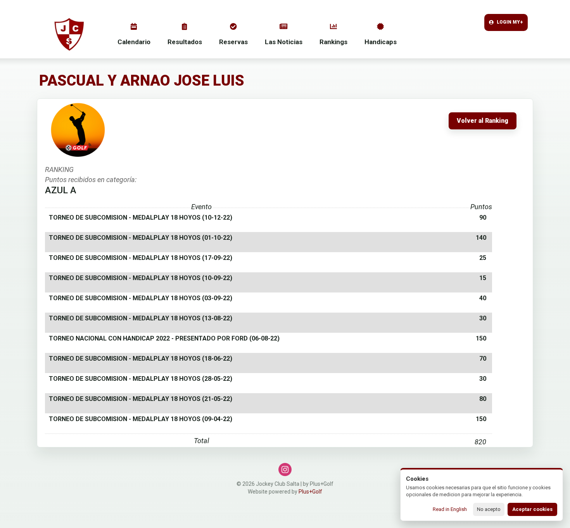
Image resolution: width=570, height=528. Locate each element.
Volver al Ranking (482, 120)
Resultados (185, 42)
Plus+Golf (310, 491)
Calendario (133, 42)
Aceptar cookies (532, 509)
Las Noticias (283, 42)
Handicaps (380, 42)
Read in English (450, 509)
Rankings (333, 42)
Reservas (233, 42)
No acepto (489, 509)
